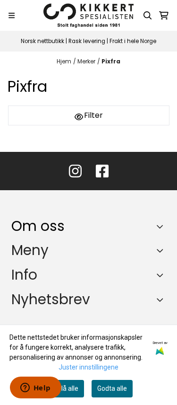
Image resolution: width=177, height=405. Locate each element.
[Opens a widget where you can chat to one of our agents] (35, 388)
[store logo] (88, 15)
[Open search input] (147, 15)
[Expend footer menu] (162, 250)
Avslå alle (64, 388)
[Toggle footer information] (162, 226)
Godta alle (112, 388)
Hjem (64, 61)
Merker (86, 61)
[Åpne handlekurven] (163, 16)
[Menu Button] (11, 15)
